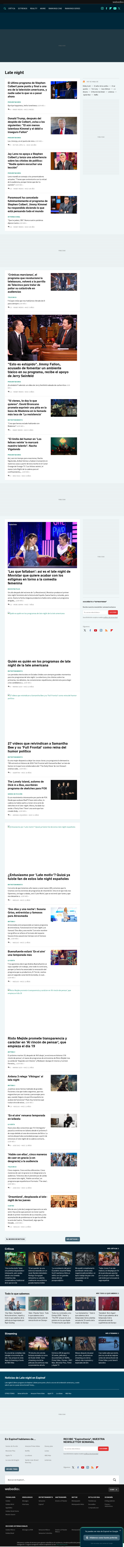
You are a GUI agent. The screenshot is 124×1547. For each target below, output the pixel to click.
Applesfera (9, 1508)
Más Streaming (111, 1333)
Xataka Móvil (10, 1504)
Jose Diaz (16, 1145)
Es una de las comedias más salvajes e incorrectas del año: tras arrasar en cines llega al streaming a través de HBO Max (15, 1358)
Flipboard (110, 8)
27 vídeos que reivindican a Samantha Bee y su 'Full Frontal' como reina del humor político (38, 747)
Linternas (111, 92)
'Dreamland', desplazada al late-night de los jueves (27, 1198)
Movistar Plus (14, 589)
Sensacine (42, 1501)
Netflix (96, 95)
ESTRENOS (22, 8)
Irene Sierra (18, 605)
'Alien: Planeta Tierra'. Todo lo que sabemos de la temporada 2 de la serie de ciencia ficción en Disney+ (38, 1316)
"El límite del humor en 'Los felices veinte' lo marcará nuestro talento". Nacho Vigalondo (24, 444)
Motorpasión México (78, 1530)
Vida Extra (25, 1504)
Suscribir (113, 612)
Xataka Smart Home (12, 1511)
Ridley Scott (87, 86)
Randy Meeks (18, 110)
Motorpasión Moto (78, 1504)
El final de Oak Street (98, 92)
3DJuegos (25, 1501)
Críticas (9, 1248)
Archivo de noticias (16, 1239)
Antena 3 (11, 922)
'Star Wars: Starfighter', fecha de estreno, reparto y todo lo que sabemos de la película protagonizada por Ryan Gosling (14, 1318)
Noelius (16, 900)
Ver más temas (12, 1469)
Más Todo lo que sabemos (106, 1293)
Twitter (119, 8)
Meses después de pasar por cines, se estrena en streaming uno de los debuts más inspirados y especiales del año (84, 1358)
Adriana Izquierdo (20, 815)
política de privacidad (110, 617)
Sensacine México (44, 1530)
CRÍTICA (11, 8)
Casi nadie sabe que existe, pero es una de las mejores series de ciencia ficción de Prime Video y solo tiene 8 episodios (108, 1358)
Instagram (102, 8)
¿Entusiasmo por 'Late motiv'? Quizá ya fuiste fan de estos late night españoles (39, 877)
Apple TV (50, 1393)
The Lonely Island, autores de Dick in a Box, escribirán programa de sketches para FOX (27, 785)
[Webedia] (118, 1)
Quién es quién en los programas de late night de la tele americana (39, 663)
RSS (106, 630)
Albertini (16, 773)
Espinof (41, 1504)
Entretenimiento (15, 420)
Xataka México (10, 1530)
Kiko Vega (16, 476)
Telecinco (12, 297)
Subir (112, 1490)
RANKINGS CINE (55, 8)
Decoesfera (91, 1504)
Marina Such (17, 687)
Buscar (114, 1480)
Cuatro (11, 1206)
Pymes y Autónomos (109, 1505)
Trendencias (92, 1501)
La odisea (59, 1393)
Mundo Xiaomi (10, 1515)
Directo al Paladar (61, 1501)
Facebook (106, 8)
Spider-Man (87, 95)
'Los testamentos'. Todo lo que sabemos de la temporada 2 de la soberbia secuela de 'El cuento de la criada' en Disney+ (85, 1318)
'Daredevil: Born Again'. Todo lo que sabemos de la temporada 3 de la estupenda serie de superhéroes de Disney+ (108, 1318)
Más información (62, 1544)
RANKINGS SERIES (72, 8)
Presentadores (14, 102)
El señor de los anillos (101, 86)
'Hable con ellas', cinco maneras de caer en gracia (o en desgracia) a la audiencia (27, 1158)
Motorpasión (76, 1501)
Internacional (14, 217)
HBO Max (68, 1393)
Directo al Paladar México (61, 1531)
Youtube (114, 8)
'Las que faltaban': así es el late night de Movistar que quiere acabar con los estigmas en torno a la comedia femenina (39, 577)
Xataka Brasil (10, 1533)
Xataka (8, 1501)
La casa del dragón (12, 1460)
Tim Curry (94, 89)
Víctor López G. (19, 145)
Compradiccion (93, 1508)
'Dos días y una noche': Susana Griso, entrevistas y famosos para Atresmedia (27, 912)
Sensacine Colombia (45, 1533)
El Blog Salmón (110, 1501)
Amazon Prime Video (38, 1393)
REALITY (33, 8)
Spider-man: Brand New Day (31, 1461)
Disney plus (49, 1446)
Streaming (11, 1333)
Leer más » (41, 106)
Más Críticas (112, 1249)
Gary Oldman (105, 89)
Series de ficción (15, 794)
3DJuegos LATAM (27, 1530)
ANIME (43, 8)
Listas (47, 1451)
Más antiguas (73, 1239)
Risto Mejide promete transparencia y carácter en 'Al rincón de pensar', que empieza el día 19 (37, 1042)
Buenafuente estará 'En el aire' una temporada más (26, 953)
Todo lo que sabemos (17, 1293)
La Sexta (11, 961)
